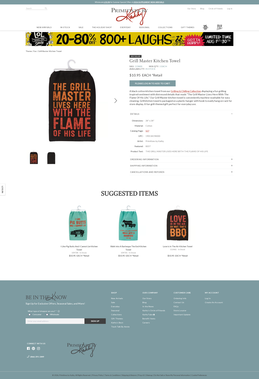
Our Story (191, 9)
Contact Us (179, 302)
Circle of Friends (216, 9)
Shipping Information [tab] (143, 165)
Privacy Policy (97, 375)
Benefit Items (148, 318)
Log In (229, 9)
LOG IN (107, 2)
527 (147, 131)
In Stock (65, 27)
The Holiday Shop (102, 27)
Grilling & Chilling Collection (186, 91)
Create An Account (214, 302)
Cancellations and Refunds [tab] (147, 172)
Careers (146, 322)
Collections (165, 27)
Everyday (125, 27)
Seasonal (144, 27)
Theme (29, 51)
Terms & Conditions (112, 375)
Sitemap (149, 375)
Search (45, 8)
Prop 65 (141, 375)
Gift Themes (187, 27)
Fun (35, 51)
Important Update (182, 314)
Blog (202, 9)
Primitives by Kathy (66, 375)
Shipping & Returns (129, 375)
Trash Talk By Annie (120, 326)
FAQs (176, 306)
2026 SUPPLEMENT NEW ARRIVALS (149, 2)
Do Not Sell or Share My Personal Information (172, 375)
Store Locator (180, 310)
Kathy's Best (117, 322)
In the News (148, 306)
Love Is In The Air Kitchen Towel (177, 246)
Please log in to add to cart (152, 83)
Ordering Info (180, 298)
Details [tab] (134, 114)
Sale (81, 27)
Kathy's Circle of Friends (153, 310)
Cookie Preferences (199, 375)
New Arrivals (44, 27)
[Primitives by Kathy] (82, 356)
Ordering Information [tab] (144, 159)
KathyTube (147, 314)
